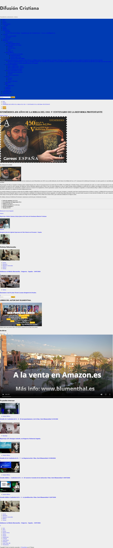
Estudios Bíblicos (9, 52)
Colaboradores (9, 42)
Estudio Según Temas (15, 57)
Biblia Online (11, 85)
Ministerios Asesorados (8, 265)
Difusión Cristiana (19, 8)
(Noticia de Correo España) (6, 211)
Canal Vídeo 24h (7, 91)
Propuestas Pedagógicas (11, 64)
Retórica (7, 76)
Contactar (5, 34)
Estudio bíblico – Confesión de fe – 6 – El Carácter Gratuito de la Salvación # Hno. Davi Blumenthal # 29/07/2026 (35, 478)
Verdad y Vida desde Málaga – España (30, 33)
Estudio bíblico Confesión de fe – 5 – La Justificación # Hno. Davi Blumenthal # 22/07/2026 (28, 497)
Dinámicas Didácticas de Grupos (13, 45)
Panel (9, 49)
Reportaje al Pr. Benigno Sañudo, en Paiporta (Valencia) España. (20, 438)
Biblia (6, 84)
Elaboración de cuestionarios (15, 72)
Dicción (9, 79)
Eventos (5, 22)
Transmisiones (6, 93)
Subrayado (8, 82)
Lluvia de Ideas (11, 48)
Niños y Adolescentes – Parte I (16, 66)
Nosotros (7, 90)
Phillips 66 (10, 51)
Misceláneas (54, 60)
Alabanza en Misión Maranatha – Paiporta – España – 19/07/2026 (20, 271)
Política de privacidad (10, 36)
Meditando (8, 88)
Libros (4, 21)
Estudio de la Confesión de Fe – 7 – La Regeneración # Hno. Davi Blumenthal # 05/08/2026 (28, 458)
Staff (6, 25)
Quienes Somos (6, 24)
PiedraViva (5, 40)
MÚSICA (4, 267)
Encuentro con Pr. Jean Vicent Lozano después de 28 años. (18, 292)
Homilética (7, 87)
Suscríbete (2, 99)
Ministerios (5, 264)
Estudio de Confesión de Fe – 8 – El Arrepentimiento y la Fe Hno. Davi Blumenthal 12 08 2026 (29, 419)
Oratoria (10, 78)
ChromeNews (24, 547)
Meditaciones (6, 30)
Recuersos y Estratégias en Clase (13, 70)
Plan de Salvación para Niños (15, 69)
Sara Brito (7, 31)
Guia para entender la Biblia (17, 58)
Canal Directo (6, 39)
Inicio (4, 19)
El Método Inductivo (15, 55)
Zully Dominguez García (14, 43)
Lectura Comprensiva (13, 75)
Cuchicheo (10, 46)
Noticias (5, 28)
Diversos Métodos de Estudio (15, 54)
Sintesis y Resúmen (12, 81)
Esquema (10, 73)
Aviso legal (8, 37)
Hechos (4, 27)
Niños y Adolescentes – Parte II (16, 67)
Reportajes (5, 436)
